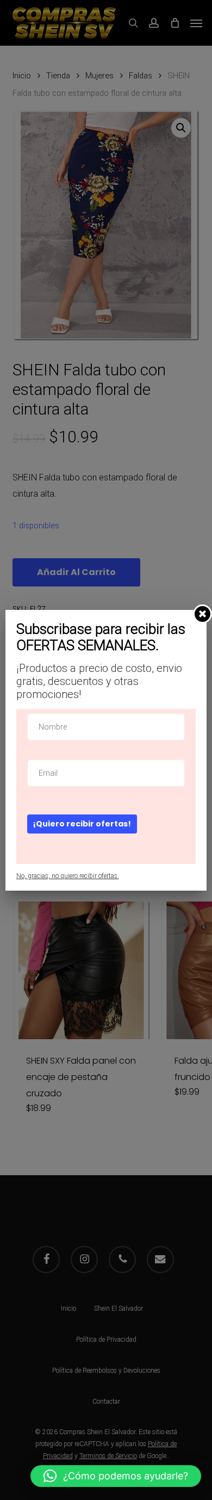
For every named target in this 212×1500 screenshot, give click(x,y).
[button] (115, 1476)
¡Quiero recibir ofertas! (82, 823)
